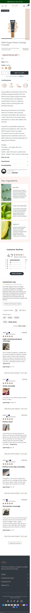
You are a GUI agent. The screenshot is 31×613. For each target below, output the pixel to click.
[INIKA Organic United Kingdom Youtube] (21, 601)
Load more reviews (14, 543)
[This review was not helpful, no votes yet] (25, 373)
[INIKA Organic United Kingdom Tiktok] (17, 601)
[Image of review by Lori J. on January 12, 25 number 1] (6, 391)
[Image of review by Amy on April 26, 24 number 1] (6, 512)
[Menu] (2, 6)
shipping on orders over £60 (15, 1)
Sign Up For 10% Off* (10, 55)
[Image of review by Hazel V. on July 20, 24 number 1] (6, 427)
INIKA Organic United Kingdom (14, 596)
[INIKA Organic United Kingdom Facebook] (11, 601)
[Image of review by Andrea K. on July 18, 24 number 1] (6, 472)
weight (10, 317)
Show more (13, 322)
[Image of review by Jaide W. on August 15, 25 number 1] (6, 346)
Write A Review (17, 273)
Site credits (17, 597)
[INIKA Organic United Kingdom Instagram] (8, 601)
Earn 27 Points (5, 10)
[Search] (6, 6)
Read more (6, 363)
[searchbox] (9, 310)
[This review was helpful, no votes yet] (22, 373)
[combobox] (20, 326)
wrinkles (16, 317)
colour (5, 322)
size (4, 317)
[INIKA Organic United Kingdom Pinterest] (14, 601)
